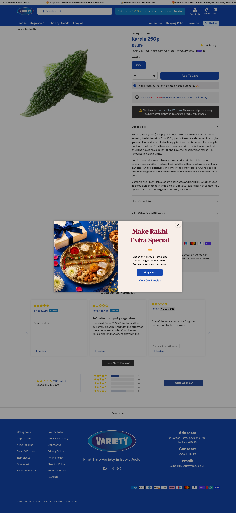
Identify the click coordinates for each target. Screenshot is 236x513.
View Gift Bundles (150, 280)
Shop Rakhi (150, 272)
